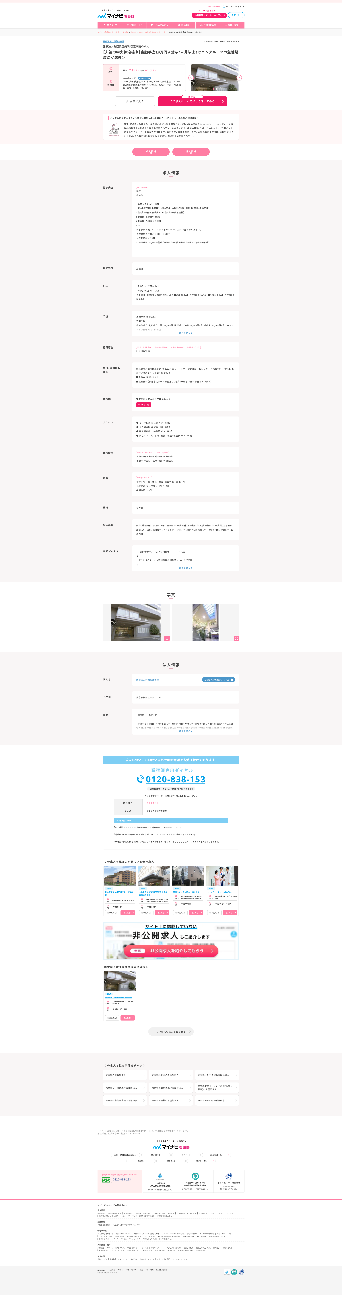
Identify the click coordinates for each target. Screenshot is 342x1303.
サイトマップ (186, 1155)
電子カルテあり (142, 187)
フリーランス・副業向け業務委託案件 (141, 1216)
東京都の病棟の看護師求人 (165, 1100)
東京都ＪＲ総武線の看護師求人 (121, 1087)
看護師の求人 (104, 1250)
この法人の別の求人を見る (217, 679)
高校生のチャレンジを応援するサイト (147, 1234)
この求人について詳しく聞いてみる (192, 99)
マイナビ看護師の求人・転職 (108, 32)
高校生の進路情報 (104, 1225)
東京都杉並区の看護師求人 (165, 1075)
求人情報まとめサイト (106, 1234)
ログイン (235, 15)
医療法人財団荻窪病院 (113, 41)
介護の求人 (172, 1250)
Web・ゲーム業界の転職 (116, 1248)
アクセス (120, 1270)
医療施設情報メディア (217, 1236)
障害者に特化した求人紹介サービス (112, 1216)
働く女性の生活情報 (207, 1234)
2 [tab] (216, 89)
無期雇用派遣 (160, 1250)
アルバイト (203, 1213)
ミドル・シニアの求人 (225, 1213)
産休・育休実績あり (177, 347)
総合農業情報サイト (134, 1236)
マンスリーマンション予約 (130, 1239)
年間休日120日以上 (144, 478)
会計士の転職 (188, 1248)
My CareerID (202, 1236)
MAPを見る (142, 405)
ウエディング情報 (105, 1236)
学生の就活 (102, 1213)
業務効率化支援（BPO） (119, 1259)
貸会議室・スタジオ (147, 1259)
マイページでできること (234, 6)
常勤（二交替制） (162, 452)
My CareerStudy (189, 1236)
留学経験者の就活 (114, 1213)
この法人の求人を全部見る (171, 1031)
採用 (141, 1270)
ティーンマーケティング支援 (174, 1234)
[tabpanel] (215, 82)
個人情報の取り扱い (216, 1155)
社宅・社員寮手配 (163, 1259)
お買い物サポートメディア (108, 1239)
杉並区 (133, 32)
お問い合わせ (171, 1161)
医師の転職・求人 (133, 1250)
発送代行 (134, 1259)
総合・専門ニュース (123, 1234)
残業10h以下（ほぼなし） (145, 452)
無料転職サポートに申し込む (209, 15)
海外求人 (171, 1213)
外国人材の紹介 (201, 1250)
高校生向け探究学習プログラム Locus (126, 1225)
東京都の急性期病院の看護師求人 (122, 1100)
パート (212, 1213)
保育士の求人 (147, 1250)
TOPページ (112, 25)
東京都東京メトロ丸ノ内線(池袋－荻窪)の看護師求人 (215, 1087)
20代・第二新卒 (133, 1248)
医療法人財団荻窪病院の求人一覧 (152, 32)
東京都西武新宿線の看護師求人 (167, 1087)
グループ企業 (149, 1270)
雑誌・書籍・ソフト (224, 1234)
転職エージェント (157, 1248)
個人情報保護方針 (161, 1270)
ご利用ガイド (136, 25)
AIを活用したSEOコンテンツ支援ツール (157, 1239)
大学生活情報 (192, 1234)
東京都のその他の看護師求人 (212, 1100)
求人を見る (128, 913)
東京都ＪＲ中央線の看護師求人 (213, 1075)
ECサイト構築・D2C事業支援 (169, 1236)
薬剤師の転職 (227, 1248)
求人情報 (151, 151)
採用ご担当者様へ (214, 6)
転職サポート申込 (201, 1161)
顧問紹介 (216, 1248)
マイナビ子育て (150, 1236)
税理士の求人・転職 (203, 1248)
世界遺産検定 (119, 1236)
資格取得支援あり (193, 347)
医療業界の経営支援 (185, 1250)
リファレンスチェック (181, 1259)
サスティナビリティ (131, 1270)
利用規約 (140, 1161)
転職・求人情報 (159, 1213)
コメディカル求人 (117, 1250)
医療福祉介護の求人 (165, 1216)
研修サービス (102, 1259)
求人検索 (185, 25)
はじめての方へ (161, 25)
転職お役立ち (234, 25)
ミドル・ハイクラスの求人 (186, 1213)
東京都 (125, 32)
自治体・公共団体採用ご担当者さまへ (125, 1155)
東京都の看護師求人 (116, 1075)
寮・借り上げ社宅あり (144, 347)
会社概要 (112, 1270)
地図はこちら (143, 78)
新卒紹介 (145, 1248)
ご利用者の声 (210, 25)
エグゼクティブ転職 (173, 1248)
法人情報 (191, 151)
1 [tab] (214, 89)
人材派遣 (101, 1248)
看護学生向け (129, 1213)
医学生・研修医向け (143, 1213)
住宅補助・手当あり (161, 347)
